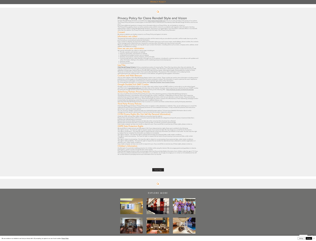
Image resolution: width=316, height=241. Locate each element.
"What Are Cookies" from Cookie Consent (162, 82)
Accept (309, 238)
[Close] (314, 238)
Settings (301, 238)
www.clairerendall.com (134, 88)
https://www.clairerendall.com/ (157, 20)
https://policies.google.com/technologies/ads (180, 89)
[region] (131, 206)
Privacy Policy (65, 238)
